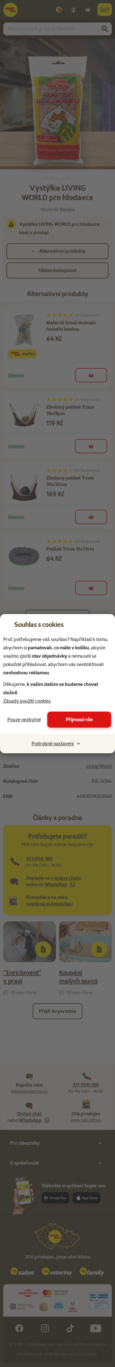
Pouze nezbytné (24, 719)
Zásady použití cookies (27, 701)
